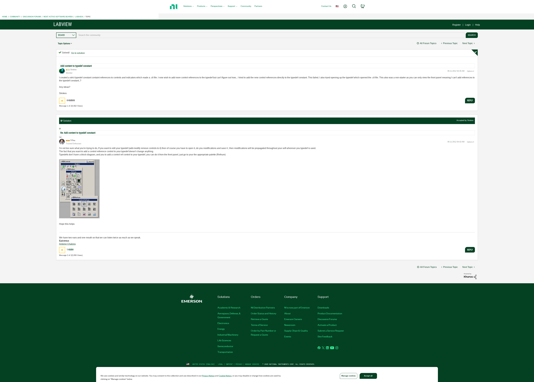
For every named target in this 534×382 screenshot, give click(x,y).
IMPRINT (229, 364)
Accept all (368, 376)
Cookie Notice (225, 375)
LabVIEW (79, 16)
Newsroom (289, 324)
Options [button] (470, 71)
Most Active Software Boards (58, 16)
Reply (470, 100)
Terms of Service (259, 324)
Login (468, 25)
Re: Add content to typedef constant (77, 132)
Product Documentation (330, 313)
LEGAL (220, 364)
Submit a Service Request (331, 330)
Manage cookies (252, 364)
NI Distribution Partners (263, 307)
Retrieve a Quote (259, 319)
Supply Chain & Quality (296, 330)
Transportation (225, 351)
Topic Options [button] (64, 43)
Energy (221, 328)
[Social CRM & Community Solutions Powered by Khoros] (470, 276)
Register (456, 25)
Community (15, 16)
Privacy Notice (208, 375)
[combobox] (270, 35)
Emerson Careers (293, 319)
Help (477, 25)
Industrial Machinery (227, 334)
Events (287, 336)
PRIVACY (239, 364)
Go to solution (78, 53)
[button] (62, 101)
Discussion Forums (32, 16)
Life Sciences (224, 340)
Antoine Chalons (67, 244)
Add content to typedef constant (76, 65)
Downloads (323, 307)
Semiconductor (225, 346)
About (287, 313)
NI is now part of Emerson (297, 307)
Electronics (223, 323)
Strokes (470, 120)
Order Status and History (263, 313)
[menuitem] (188, 6)
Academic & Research (228, 307)
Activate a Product (327, 324)
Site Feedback (325, 336)
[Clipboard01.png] (79, 188)
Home (4, 16)
